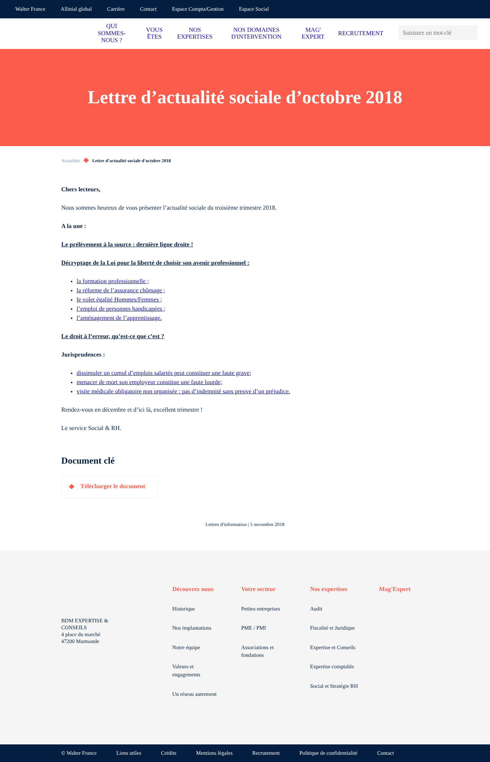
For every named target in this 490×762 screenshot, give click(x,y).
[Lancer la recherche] (472, 32)
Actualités (70, 160)
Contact (148, 9)
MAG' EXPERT (313, 33)
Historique (183, 609)
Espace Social (254, 9)
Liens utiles (128, 753)
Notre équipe (186, 648)
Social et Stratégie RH (334, 686)
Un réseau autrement (194, 694)
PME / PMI (253, 628)
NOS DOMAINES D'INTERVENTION (256, 33)
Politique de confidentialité (328, 753)
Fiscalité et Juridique (332, 628)
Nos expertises (328, 589)
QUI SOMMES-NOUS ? (112, 33)
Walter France (30, 9)
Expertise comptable (332, 667)
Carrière (116, 9)
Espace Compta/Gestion (198, 9)
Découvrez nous (193, 589)
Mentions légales (214, 753)
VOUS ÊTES (154, 33)
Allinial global (76, 9)
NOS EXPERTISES (194, 33)
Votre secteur (258, 589)
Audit (316, 609)
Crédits (168, 753)
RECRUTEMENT (360, 33)
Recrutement (266, 753)
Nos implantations (191, 628)
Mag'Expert (395, 589)
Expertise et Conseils (332, 648)
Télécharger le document (112, 486)
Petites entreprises (260, 609)
